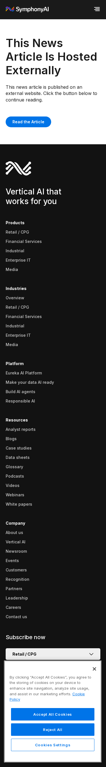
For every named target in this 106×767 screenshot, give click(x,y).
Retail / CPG (17, 232)
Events (12, 560)
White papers (19, 504)
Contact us (16, 616)
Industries (16, 288)
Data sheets (18, 457)
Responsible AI (20, 401)
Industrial (15, 250)
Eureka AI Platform (24, 372)
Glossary (14, 466)
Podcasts (15, 476)
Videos (13, 485)
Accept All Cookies (52, 714)
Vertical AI (15, 541)
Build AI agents (20, 391)
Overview (15, 297)
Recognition (17, 579)
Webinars (15, 494)
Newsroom (16, 551)
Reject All (52, 729)
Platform (15, 363)
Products (15, 222)
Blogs (11, 438)
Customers (16, 569)
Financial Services (24, 241)
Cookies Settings (53, 745)
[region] (52, 711)
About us (14, 532)
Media (12, 269)
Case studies (19, 448)
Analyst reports (21, 429)
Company (15, 523)
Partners (14, 588)
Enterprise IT (18, 260)
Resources (17, 420)
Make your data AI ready (30, 382)
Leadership (17, 598)
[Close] (94, 669)
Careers (13, 607)
